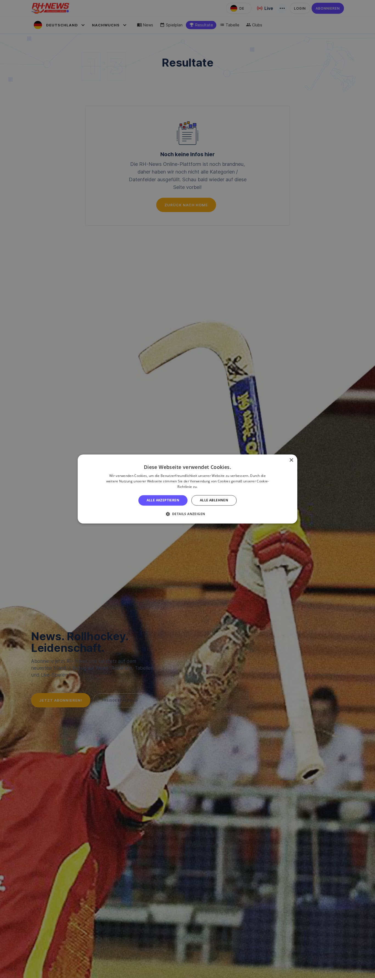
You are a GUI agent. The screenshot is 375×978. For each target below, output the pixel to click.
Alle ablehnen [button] (214, 500)
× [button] (291, 460)
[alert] (187, 489)
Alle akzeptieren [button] (163, 500)
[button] (187, 514)
